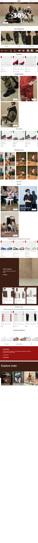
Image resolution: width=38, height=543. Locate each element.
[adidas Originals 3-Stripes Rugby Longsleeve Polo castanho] (8, 293)
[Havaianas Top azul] (6, 246)
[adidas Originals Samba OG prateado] (18, 136)
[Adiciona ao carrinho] (11, 57)
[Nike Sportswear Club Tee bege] (20, 293)
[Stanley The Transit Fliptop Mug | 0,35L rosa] (6, 316)
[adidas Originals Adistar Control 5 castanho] (30, 136)
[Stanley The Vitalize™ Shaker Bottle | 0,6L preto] (30, 316)
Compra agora (6, 357)
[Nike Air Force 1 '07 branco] (6, 61)
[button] (7, 354)
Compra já (5, 274)
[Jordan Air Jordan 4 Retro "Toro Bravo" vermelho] (18, 61)
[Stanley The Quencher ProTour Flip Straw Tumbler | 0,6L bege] (18, 316)
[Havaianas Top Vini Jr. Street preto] (18, 246)
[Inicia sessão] (32, 1)
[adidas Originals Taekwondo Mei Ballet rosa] (32, 293)
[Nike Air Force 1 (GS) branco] (30, 61)
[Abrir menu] (2, 1)
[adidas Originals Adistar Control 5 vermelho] (6, 136)
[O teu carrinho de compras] (37, 1)
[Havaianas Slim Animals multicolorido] (30, 246)
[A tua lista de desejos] (34, 1)
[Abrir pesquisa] (29, 1)
